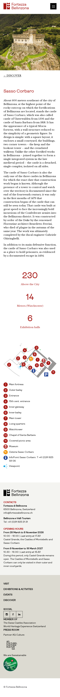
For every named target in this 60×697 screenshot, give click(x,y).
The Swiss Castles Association (19, 623)
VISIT (6, 584)
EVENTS (7, 595)
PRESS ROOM (11, 630)
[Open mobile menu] (54, 6)
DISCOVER (9, 600)
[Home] (16, 8)
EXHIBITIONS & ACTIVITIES (18, 589)
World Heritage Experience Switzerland (24, 626)
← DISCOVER (12, 75)
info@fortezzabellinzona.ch (18, 513)
